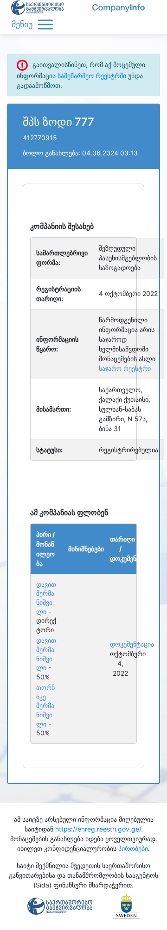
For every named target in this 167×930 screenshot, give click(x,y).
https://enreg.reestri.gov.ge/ (98, 829)
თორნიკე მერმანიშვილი (45, 705)
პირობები (133, 848)
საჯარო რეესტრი (125, 368)
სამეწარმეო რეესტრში (92, 76)
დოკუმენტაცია (120, 644)
